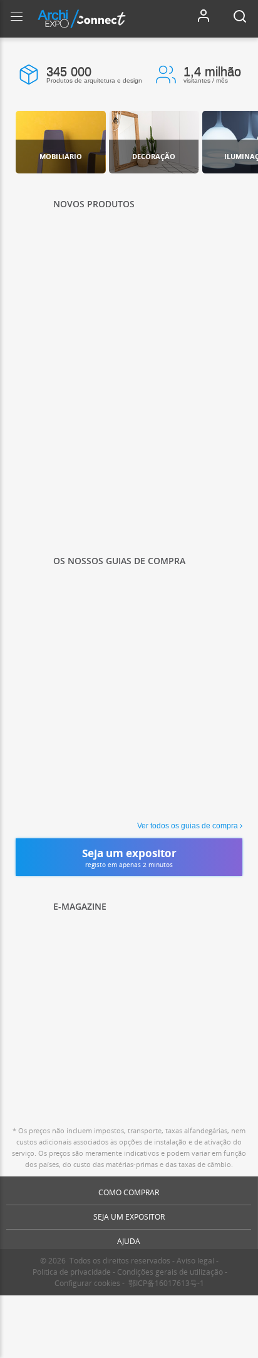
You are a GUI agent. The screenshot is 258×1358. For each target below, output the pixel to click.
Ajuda (128, 1241)
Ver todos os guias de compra (187, 825)
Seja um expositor (129, 1216)
